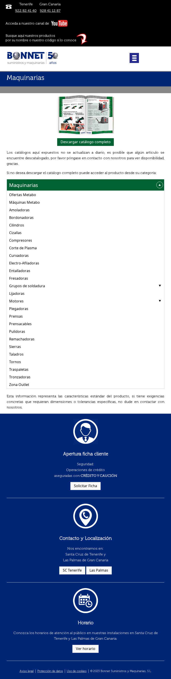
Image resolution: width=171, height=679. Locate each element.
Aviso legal (27, 671)
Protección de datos (50, 671)
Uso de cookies (77, 671)
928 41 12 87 (50, 10)
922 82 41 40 (26, 10)
